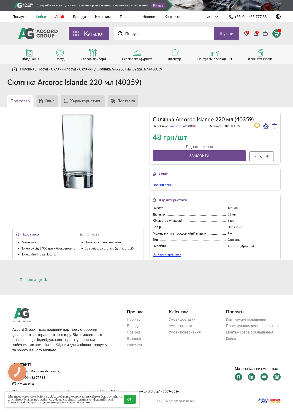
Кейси (41, 16)
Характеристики (85, 100)
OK (129, 399)
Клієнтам (103, 16)
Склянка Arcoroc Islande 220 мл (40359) (129, 69)
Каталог (94, 33)
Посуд (43, 69)
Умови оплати (180, 326)
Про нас (126, 16)
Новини (148, 16)
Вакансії (134, 338)
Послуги (19, 16)
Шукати (226, 33)
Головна (27, 69)
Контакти (172, 16)
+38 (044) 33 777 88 (250, 16)
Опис (49, 100)
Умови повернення (185, 332)
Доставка (126, 100)
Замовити (199, 156)
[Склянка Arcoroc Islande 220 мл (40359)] (78, 152)
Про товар (20, 100)
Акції (59, 16)
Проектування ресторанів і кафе (253, 326)
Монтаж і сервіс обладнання (249, 332)
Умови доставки (182, 319)
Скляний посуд (63, 69)
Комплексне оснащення (246, 319)
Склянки (86, 69)
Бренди (79, 16)
